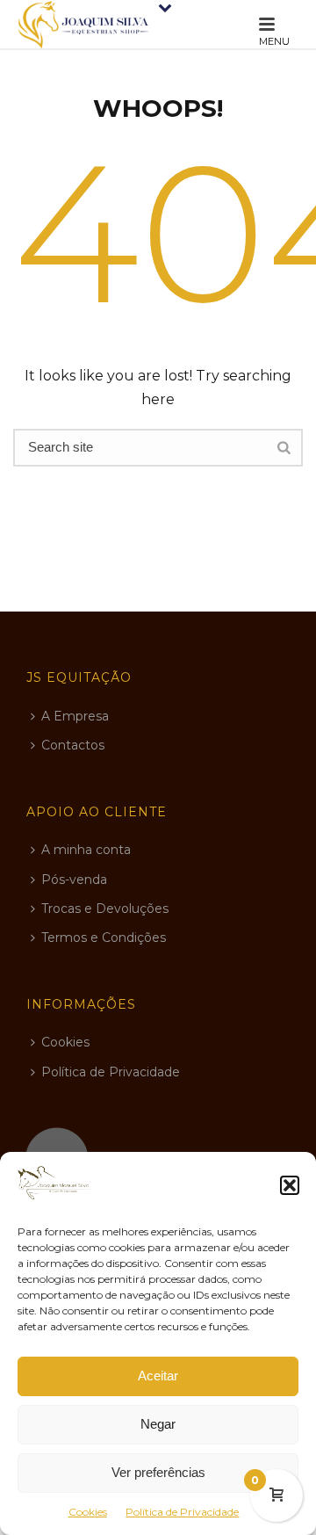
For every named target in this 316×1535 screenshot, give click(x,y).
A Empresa (75, 716)
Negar (158, 1423)
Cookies (87, 1511)
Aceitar (158, 1375)
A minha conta (86, 850)
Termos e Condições (103, 937)
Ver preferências (158, 1472)
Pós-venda (74, 879)
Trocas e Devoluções (105, 908)
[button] (289, 1185)
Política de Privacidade (182, 1511)
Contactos (72, 745)
